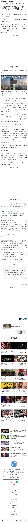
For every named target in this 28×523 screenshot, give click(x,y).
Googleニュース (19, 471)
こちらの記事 (12, 222)
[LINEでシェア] (26, 319)
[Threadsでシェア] (13, 291)
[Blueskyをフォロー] (15, 482)
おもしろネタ (24, 284)
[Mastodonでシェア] (4, 291)
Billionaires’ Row (18, 153)
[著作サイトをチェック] (11, 482)
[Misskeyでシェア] (9, 291)
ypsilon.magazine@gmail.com (10, 476)
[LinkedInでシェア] (23, 291)
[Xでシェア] (20, 319)
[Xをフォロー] (13, 482)
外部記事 (7, 240)
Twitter (7, 471)
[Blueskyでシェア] (21, 319)
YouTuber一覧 (8, 477)
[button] (26, 291)
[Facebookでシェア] (23, 319)
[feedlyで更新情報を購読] (17, 482)
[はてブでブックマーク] (25, 319)
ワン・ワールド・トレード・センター (17, 211)
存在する (25, 30)
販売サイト (7, 103)
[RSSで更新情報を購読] (14, 484)
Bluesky (12, 471)
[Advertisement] (14, 50)
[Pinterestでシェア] (21, 291)
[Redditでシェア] (15, 291)
